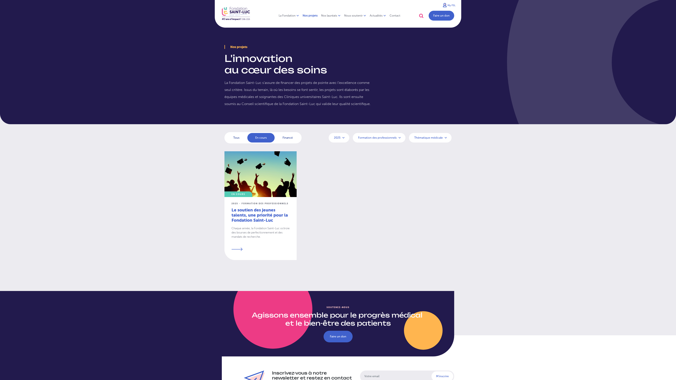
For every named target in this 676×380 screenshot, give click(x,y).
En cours (261, 137)
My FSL (451, 5)
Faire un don (441, 15)
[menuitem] (310, 15)
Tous (236, 137)
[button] (421, 16)
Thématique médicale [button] (428, 137)
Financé (288, 137)
